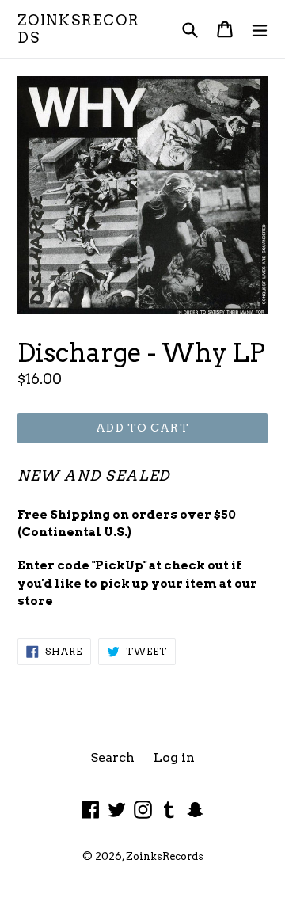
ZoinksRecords (78, 29)
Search (112, 757)
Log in (174, 757)
